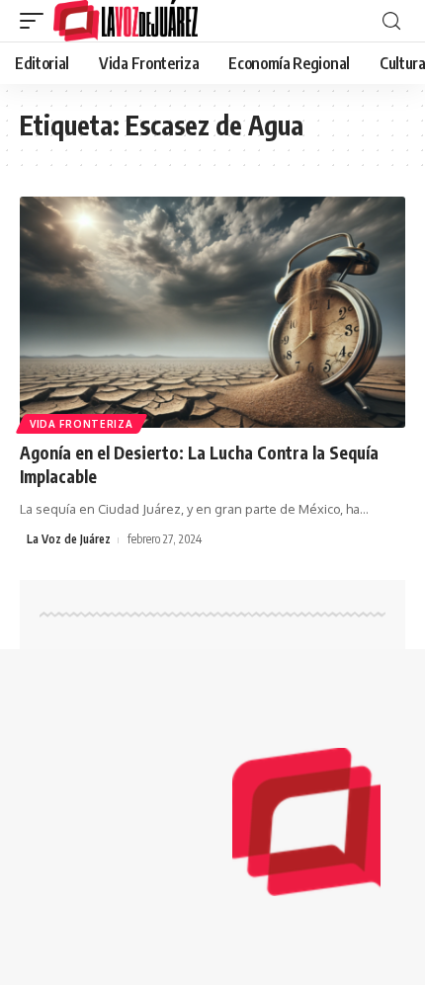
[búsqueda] (391, 21)
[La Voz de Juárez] (125, 20)
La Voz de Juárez (69, 539)
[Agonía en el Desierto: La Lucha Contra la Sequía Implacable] (212, 312)
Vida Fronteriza (81, 424)
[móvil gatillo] (36, 20)
